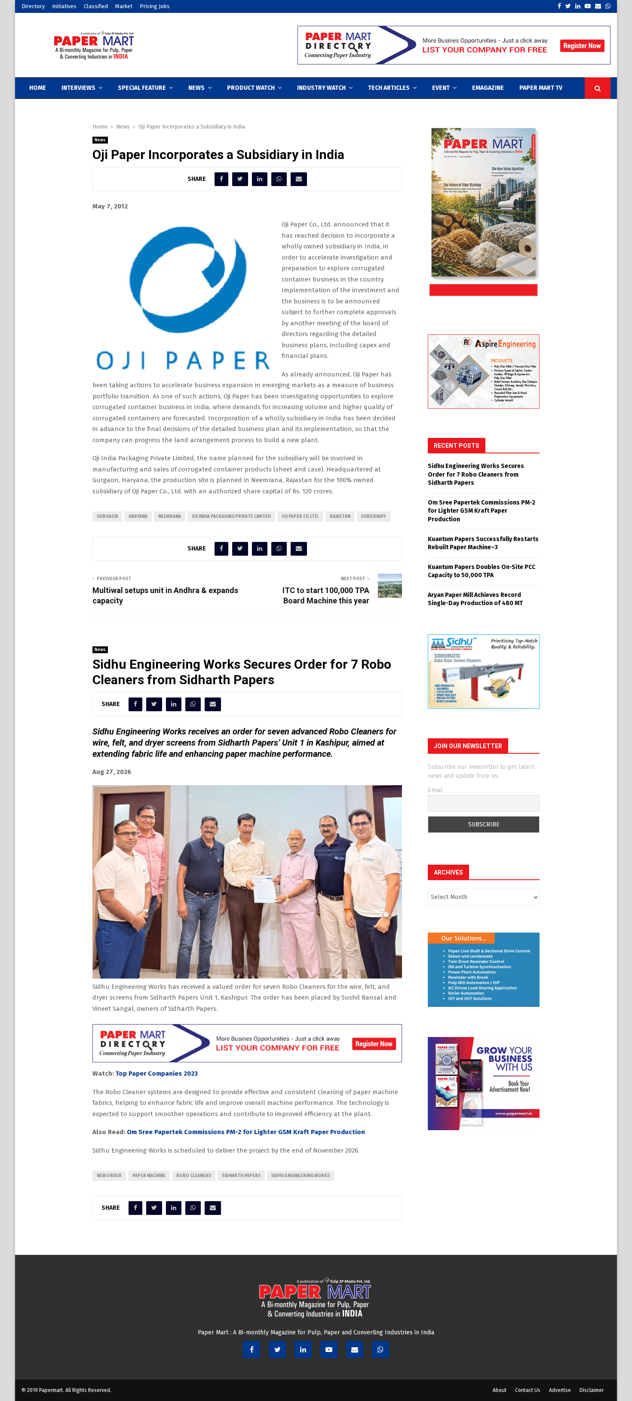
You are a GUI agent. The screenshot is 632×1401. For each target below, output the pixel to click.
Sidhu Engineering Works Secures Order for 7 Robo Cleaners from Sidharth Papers (476, 474)
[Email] (354, 1349)
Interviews (78, 88)
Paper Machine (149, 1175)
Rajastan (340, 516)
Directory (33, 6)
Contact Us (527, 1390)
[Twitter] (277, 1349)
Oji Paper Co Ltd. (300, 516)
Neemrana (169, 516)
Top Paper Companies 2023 (157, 1073)
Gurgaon (107, 516)
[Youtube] (328, 1349)
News (196, 88)
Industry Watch (321, 88)
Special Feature (142, 88)
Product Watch (251, 88)
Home (37, 88)
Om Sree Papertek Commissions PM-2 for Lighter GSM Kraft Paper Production (246, 1132)
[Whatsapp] (380, 1349)
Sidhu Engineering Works (300, 1175)
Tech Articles (389, 88)
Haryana (138, 516)
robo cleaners (193, 1175)
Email (435, 790)
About (499, 1390)
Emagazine (488, 88)
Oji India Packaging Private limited (231, 516)
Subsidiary (373, 516)
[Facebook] (251, 1349)
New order (109, 1175)
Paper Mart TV (540, 88)
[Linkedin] (303, 1349)
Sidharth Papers (241, 1175)
